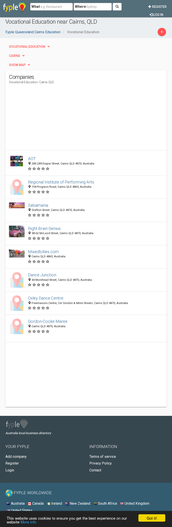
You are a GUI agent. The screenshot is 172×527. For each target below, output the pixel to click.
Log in (158, 15)
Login (9, 470)
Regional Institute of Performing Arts (61, 182)
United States (21, 510)
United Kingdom (136, 503)
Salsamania (38, 205)
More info (28, 522)
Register (159, 6)
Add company (16, 456)
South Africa (107, 503)
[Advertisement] (46, 119)
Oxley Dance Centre (45, 298)
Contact (95, 470)
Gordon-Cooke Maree (47, 321)
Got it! (152, 518)
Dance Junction (42, 275)
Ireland (56, 503)
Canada (37, 503)
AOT (32, 158)
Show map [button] (17, 65)
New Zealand (79, 503)
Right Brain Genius (44, 228)
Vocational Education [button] (27, 46)
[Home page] (14, 6)
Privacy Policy (100, 463)
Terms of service (102, 456)
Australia (17, 503)
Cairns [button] (14, 56)
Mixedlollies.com (43, 251)
